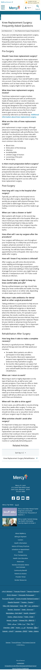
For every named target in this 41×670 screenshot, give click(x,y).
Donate (20, 552)
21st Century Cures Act (29, 642)
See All (17, 505)
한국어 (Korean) (12, 595)
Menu (3, 9)
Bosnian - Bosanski (14, 609)
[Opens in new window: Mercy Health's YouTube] (22, 498)
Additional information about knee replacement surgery (20, 116)
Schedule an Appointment (20, 549)
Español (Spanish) (14, 602)
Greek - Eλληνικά (27, 609)
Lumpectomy (20, 663)
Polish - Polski (28, 617)
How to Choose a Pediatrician (20, 668)
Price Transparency (20, 555)
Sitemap (8, 642)
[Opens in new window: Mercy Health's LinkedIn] (27, 498)
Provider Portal (20, 577)
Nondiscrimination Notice (20, 565)
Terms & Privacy (16, 642)
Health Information (20, 543)
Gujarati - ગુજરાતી (7, 631)
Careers (20, 540)
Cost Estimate (20, 567)
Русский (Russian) (8, 599)
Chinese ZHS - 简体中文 (26, 620)
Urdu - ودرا (21, 624)
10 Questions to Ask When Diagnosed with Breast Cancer (20, 666)
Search (37, 9)
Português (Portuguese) (26, 595)
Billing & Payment (20, 537)
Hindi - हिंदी (23, 606)
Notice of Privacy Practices (20, 546)
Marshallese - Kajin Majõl (14, 613)
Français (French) (20, 591)
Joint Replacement (7, 31)
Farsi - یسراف (12, 624)
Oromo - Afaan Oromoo (15, 617)
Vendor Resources (21, 580)
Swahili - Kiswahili (29, 613)
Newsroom (20, 561)
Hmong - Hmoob (12, 620)
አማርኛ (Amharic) (7, 591)
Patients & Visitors (21, 574)
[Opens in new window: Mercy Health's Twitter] (18, 498)
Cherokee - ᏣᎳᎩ (8, 627)
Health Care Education (20, 558)
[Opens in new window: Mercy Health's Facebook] (13, 498)
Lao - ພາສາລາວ (33, 606)
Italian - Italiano (34, 631)
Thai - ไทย (30, 624)
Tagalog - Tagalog (27, 602)
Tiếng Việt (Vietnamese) (10, 606)
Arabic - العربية (20, 627)
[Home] (14, 7)
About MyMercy (20, 533)
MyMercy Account (6, 2)
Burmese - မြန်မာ (32, 627)
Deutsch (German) (33, 591)
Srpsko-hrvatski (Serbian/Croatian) (27, 599)
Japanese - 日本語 (21, 631)
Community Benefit (20, 570)
